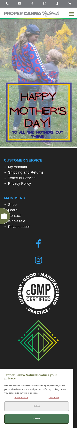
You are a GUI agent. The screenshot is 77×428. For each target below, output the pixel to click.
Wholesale (16, 221)
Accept (36, 419)
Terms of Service (22, 178)
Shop (12, 205)
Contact (14, 216)
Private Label (19, 227)
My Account (17, 167)
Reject (36, 406)
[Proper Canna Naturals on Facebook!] (38, 243)
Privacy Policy (19, 183)
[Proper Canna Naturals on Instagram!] (38, 260)
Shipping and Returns (26, 172)
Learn (12, 210)
